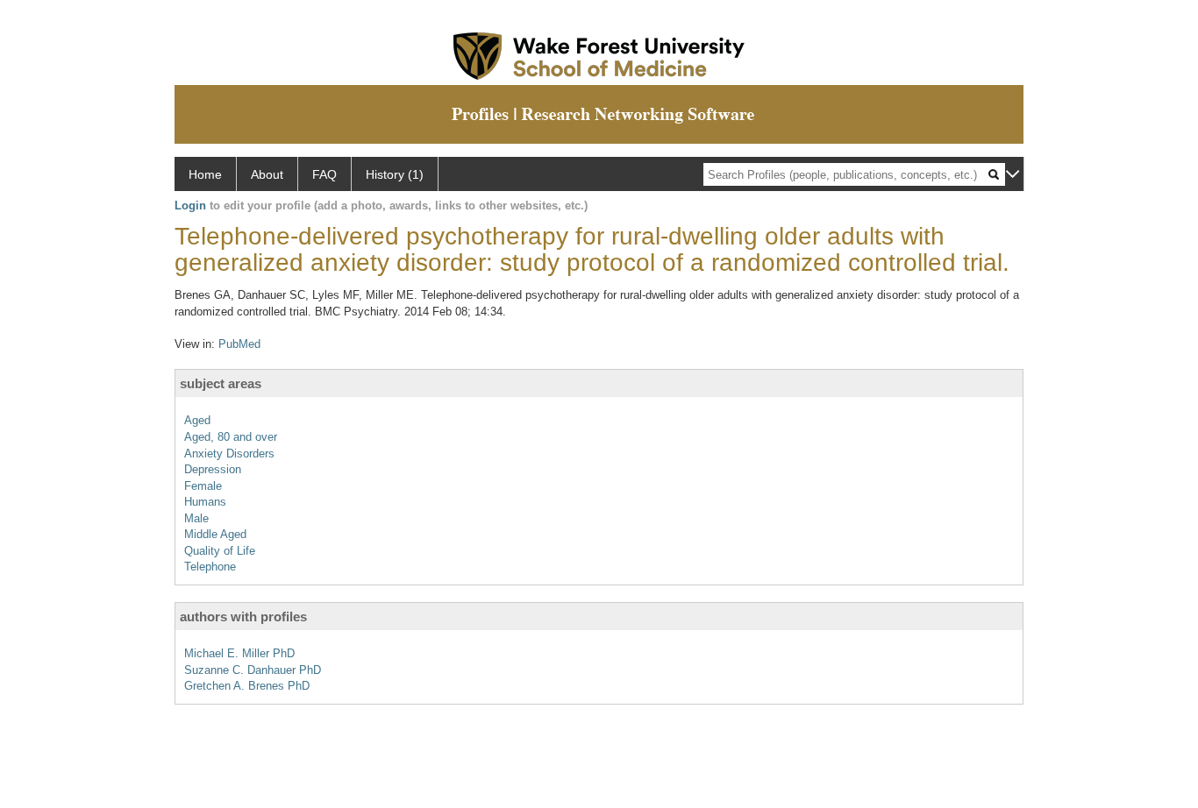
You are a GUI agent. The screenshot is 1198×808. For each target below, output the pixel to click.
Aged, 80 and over (230, 436)
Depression (212, 469)
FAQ (324, 174)
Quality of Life (219, 550)
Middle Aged (215, 534)
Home (205, 174)
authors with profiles (243, 616)
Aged (197, 420)
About (267, 174)
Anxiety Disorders (229, 453)
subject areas (220, 383)
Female (203, 486)
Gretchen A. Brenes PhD (247, 685)
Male (196, 518)
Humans (205, 501)
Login (190, 205)
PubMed (239, 344)
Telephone (210, 566)
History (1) (395, 174)
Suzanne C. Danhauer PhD (252, 670)
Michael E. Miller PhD (239, 653)
